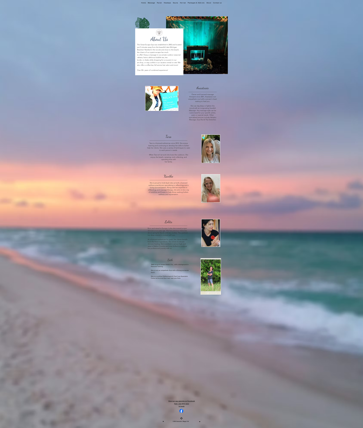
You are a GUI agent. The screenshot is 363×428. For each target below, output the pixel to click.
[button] (209, 3)
